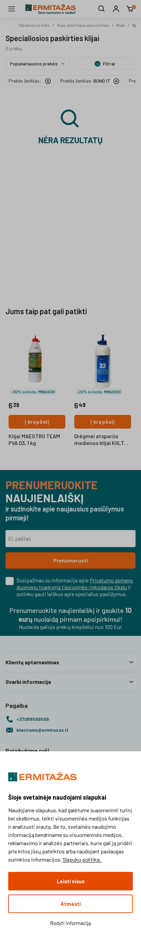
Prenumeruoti (70, 560)
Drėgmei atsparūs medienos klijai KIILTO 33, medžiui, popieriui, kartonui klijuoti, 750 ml (102, 440)
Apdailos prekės (35, 25)
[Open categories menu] (11, 9)
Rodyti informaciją (70, 923)
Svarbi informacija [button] (28, 681)
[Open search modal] (101, 8)
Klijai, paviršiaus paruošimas (83, 25)
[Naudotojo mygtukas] (116, 9)
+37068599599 (32, 719)
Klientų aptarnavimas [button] (32, 662)
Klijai (120, 25)
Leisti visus (71, 881)
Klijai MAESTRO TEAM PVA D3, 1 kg (34, 439)
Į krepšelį (37, 421)
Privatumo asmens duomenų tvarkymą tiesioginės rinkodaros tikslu (74, 583)
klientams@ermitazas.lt (42, 730)
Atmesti (71, 904)
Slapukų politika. (82, 859)
